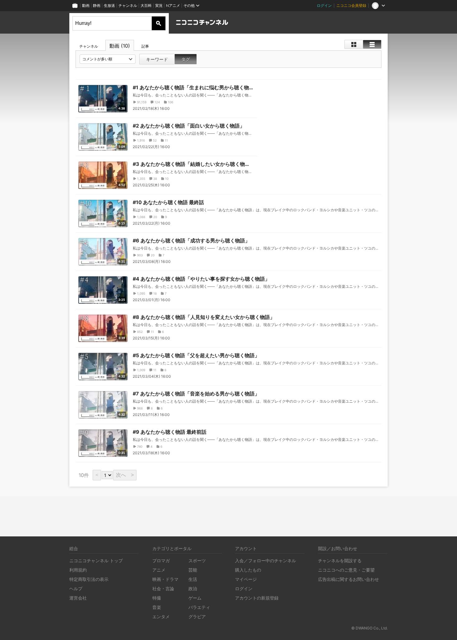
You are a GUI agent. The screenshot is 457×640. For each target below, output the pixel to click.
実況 (159, 5)
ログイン (324, 5)
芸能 (192, 569)
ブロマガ (161, 560)
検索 (158, 23)
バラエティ (199, 607)
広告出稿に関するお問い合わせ (348, 579)
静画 (96, 5)
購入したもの (248, 569)
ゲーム (194, 597)
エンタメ (161, 616)
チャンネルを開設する (340, 560)
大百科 (146, 5)
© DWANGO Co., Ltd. (369, 628)
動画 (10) (119, 46)
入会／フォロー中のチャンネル (265, 560)
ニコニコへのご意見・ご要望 (346, 569)
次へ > (125, 475)
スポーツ (197, 560)
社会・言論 (163, 588)
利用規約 (78, 569)
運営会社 (78, 597)
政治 (192, 588)
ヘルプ (75, 588)
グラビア (197, 616)
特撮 (156, 597)
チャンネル (127, 5)
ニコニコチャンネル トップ (96, 560)
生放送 (109, 5)
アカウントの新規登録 (257, 597)
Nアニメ (173, 5)
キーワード (157, 59)
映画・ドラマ (165, 579)
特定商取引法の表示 (88, 579)
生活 (192, 579)
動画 (86, 5)
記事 (145, 46)
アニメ (158, 569)
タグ (185, 59)
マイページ (246, 579)
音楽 (156, 607)
